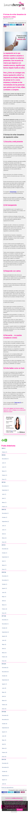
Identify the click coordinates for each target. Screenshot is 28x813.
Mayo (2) (4, 644)
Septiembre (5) (5, 727)
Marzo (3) (4, 652)
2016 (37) (4, 663)
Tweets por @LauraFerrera (7, 787)
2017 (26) (4, 616)
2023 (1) (3, 448)
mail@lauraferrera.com (17, 798)
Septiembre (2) (5, 521)
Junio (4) (4, 640)
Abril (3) (4, 648)
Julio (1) (4, 463)
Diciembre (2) (5, 548)
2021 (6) (3, 482)
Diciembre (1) (5, 576)
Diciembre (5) (5, 715)
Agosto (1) (4, 588)
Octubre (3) (4, 675)
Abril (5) (4, 744)
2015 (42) (4, 711)
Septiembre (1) (5, 490)
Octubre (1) (4, 517)
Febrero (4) (4, 704)
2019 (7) (3, 545)
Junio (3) (4, 592)
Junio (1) (4, 467)
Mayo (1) (4, 596)
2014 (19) (4, 759)
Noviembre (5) (5, 671)
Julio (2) (4, 783)
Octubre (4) (4, 723)
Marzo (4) (4, 700)
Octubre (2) (4, 628)
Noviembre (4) (5, 719)
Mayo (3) (4, 740)
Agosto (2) (4, 636)
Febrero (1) (4, 452)
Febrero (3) (4, 656)
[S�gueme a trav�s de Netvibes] (5, 440)
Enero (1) (4, 479)
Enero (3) (4, 613)
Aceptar (20, 809)
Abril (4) (4, 696)
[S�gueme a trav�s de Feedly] (2, 440)
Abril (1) (4, 498)
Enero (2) (4, 542)
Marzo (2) (4, 538)
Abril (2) (4, 533)
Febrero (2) (4, 609)
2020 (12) (4, 509)
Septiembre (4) (5, 680)
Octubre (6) (4, 771)
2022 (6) (3, 455)
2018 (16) (4, 572)
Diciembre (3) (5, 667)
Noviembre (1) (5, 458)
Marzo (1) (4, 471)
